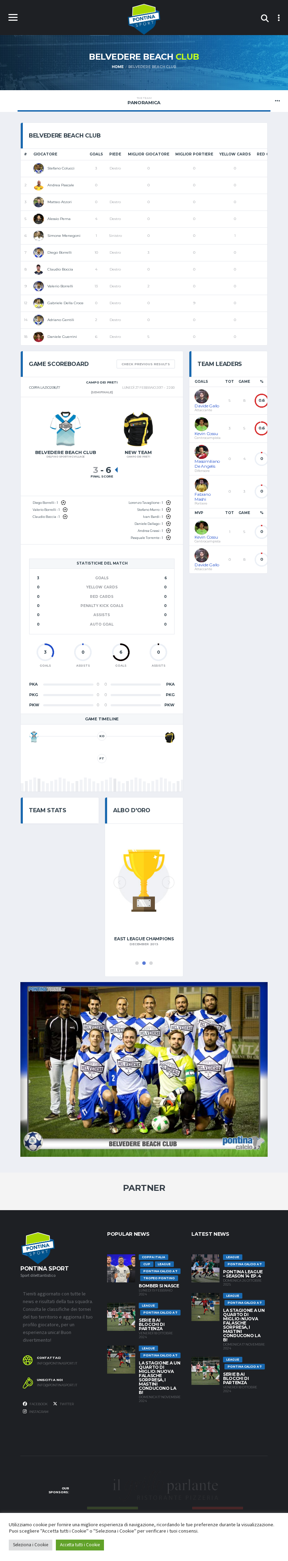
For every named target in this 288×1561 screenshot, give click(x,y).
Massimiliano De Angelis (207, 464)
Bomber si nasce (159, 1285)
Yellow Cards (235, 154)
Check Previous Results (146, 364)
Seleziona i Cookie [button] (30, 1545)
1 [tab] (137, 963)
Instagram (38, 1412)
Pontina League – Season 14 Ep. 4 (243, 1274)
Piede (115, 154)
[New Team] (170, 737)
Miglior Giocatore (148, 154)
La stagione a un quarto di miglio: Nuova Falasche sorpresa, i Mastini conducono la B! (159, 1377)
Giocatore (45, 154)
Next (168, 882)
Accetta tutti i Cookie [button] (80, 1545)
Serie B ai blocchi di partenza (151, 1324)
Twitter (66, 1404)
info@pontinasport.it (57, 1363)
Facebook (38, 1404)
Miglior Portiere (194, 154)
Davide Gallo (207, 405)
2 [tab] (144, 963)
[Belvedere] (34, 737)
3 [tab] (151, 963)
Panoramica (144, 100)
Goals (96, 154)
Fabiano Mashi (202, 497)
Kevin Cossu (206, 433)
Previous (119, 882)
